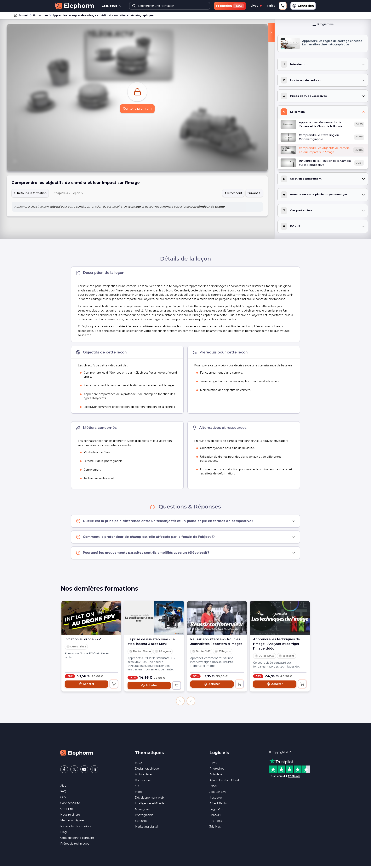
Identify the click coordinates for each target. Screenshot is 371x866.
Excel (213, 786)
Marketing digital (146, 826)
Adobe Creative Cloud (224, 780)
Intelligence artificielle (149, 803)
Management (144, 809)
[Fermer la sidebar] (271, 32)
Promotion (229, 6)
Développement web (149, 797)
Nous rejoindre (70, 814)
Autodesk (215, 774)
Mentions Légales (72, 820)
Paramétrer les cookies (75, 826)
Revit (213, 763)
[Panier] (283, 6)
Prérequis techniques (74, 843)
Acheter (88, 684)
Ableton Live (217, 792)
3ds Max (214, 826)
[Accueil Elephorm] (76, 752)
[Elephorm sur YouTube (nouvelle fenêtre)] (84, 769)
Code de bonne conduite (77, 838)
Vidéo (139, 792)
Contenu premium (137, 108)
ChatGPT (215, 815)
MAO (138, 763)
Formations (40, 15)
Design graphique (147, 768)
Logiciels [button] (219, 752)
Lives (255, 5)
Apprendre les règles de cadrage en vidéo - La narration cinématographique (103, 15)
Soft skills (141, 821)
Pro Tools (215, 821)
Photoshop (217, 768)
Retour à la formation (31, 193)
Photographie (144, 815)
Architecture (143, 774)
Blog (63, 832)
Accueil (23, 15)
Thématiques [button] (149, 752)
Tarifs (270, 5)
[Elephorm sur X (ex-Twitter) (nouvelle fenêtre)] (74, 769)
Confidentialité (70, 803)
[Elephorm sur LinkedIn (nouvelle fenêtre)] (94, 769)
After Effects (218, 803)
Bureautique (143, 780)
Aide (63, 785)
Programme (325, 24)
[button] (180, 701)
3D (137, 786)
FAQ (63, 791)
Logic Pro (216, 809)
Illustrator (215, 797)
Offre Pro (66, 809)
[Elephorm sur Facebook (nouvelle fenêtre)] (64, 769)
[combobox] (169, 6)
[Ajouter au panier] (114, 684)
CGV (63, 797)
